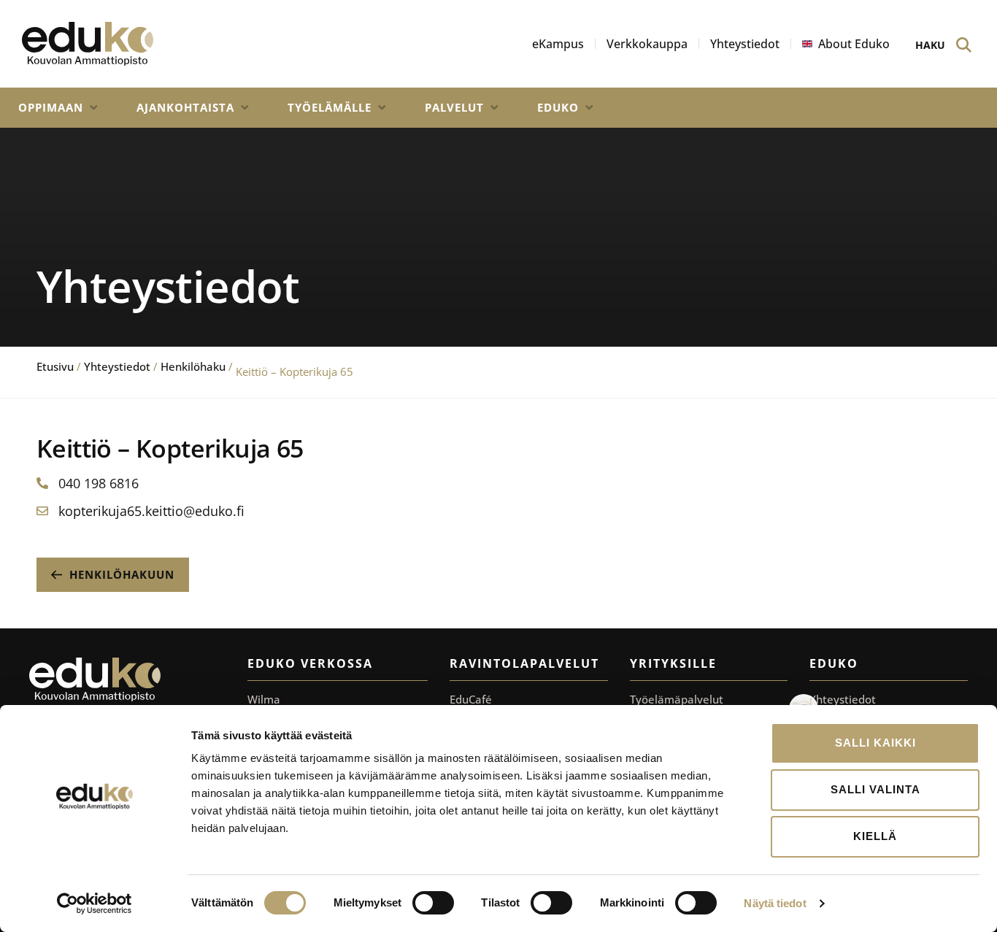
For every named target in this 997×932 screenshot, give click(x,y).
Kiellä (875, 836)
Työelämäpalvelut (676, 699)
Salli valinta (875, 789)
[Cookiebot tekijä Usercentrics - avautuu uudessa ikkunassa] (94, 903)
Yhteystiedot (117, 366)
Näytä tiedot (775, 903)
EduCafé (471, 699)
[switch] (433, 902)
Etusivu (55, 366)
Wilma (263, 699)
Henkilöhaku (193, 366)
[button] (59, 108)
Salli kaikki (875, 742)
